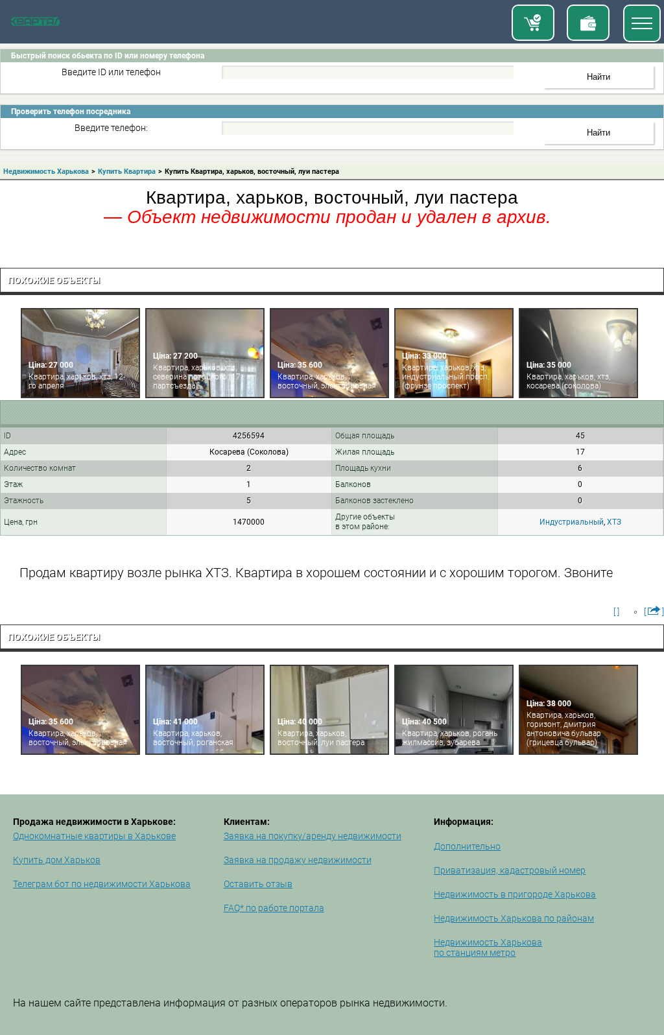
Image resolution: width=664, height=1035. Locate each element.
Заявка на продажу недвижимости (298, 860)
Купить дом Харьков (57, 860)
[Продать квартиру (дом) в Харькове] (588, 23)
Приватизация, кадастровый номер (510, 870)
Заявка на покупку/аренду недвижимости (312, 836)
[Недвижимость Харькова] (35, 23)
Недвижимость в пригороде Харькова (515, 894)
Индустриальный (572, 522)
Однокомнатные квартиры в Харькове (94, 836)
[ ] (616, 611)
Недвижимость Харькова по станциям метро (488, 947)
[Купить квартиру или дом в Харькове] (533, 23)
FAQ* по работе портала (274, 908)
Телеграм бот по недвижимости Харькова (102, 884)
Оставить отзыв (258, 884)
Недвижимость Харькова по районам (514, 918)
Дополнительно (467, 846)
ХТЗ (614, 522)
